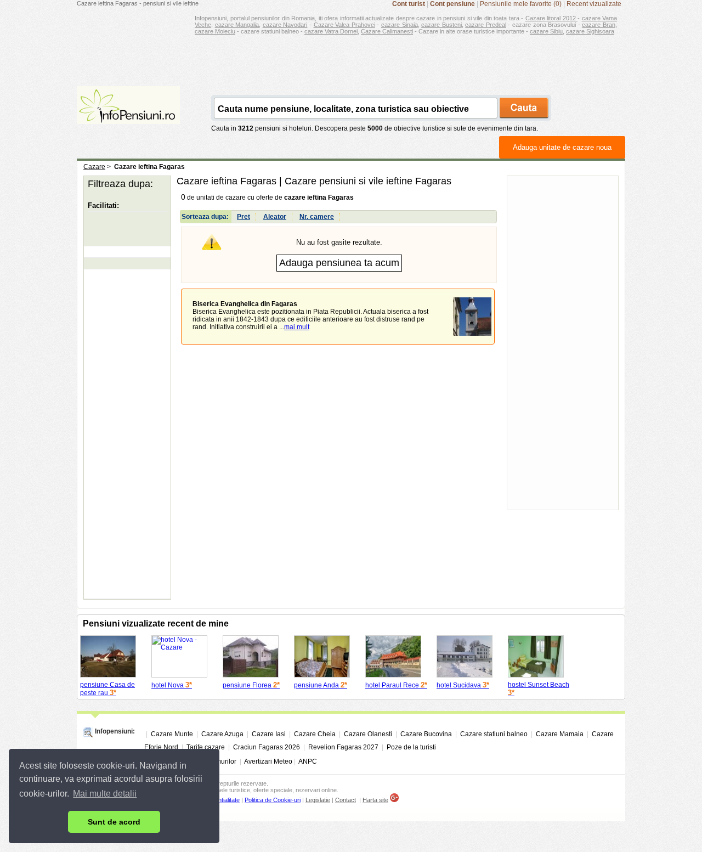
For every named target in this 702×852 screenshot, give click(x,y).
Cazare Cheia (315, 734)
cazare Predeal (485, 24)
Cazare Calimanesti (387, 31)
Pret (243, 217)
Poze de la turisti (411, 747)
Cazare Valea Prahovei (344, 24)
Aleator (274, 217)
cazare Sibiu (546, 31)
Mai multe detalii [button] (105, 793)
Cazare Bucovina (426, 734)
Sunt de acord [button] (114, 821)
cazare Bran (598, 24)
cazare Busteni (441, 24)
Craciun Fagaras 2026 (266, 747)
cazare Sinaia (399, 24)
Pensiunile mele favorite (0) (521, 4)
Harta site (375, 800)
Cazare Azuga (222, 734)
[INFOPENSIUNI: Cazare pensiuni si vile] (128, 116)
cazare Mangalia (237, 24)
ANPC (307, 761)
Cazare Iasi (269, 734)
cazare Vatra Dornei (331, 31)
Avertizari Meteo (268, 761)
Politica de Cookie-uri (273, 800)
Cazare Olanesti (368, 734)
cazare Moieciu (215, 31)
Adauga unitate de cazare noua (562, 147)
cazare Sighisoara (590, 31)
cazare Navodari (285, 24)
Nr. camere (316, 217)
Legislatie (317, 800)
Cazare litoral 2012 (551, 18)
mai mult (296, 327)
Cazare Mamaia (560, 734)
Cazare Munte (172, 734)
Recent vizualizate (594, 4)
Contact (345, 800)
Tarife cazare (205, 747)
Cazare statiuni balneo (494, 734)
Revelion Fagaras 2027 (343, 747)
